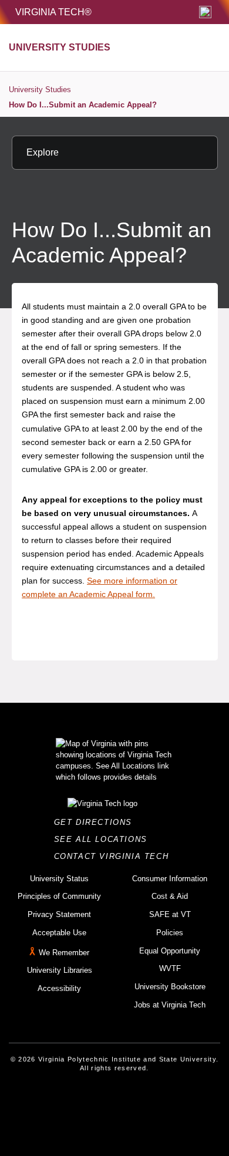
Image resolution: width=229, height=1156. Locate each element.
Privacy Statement (59, 914)
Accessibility (59, 988)
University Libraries (59, 970)
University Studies (40, 89)
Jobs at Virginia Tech (170, 1004)
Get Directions (96, 822)
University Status (59, 878)
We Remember (64, 952)
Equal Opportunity (169, 950)
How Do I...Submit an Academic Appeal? (83, 104)
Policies (169, 932)
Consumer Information (169, 878)
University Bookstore (170, 986)
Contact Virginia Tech (115, 856)
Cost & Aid (169, 896)
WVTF (170, 968)
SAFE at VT (170, 914)
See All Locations (104, 839)
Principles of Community (59, 896)
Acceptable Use (59, 932)
